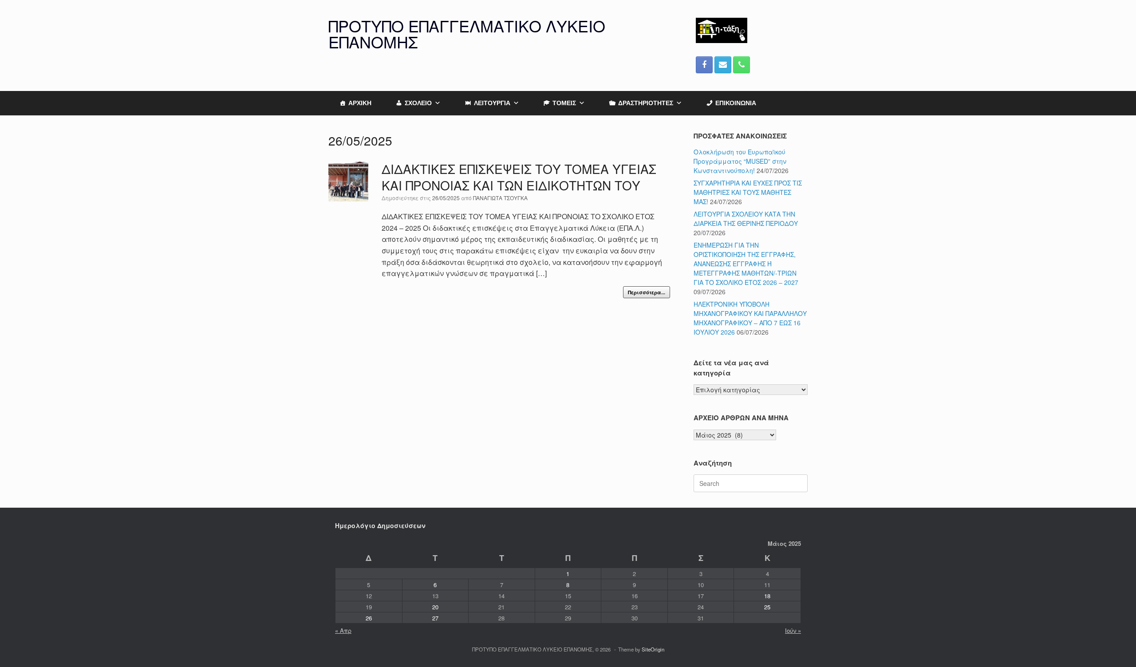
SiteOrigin (653, 649)
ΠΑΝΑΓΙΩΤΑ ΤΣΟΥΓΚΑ (500, 197)
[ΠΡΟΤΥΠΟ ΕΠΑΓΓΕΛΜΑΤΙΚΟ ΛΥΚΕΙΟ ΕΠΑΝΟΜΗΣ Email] (722, 64)
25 (767, 607)
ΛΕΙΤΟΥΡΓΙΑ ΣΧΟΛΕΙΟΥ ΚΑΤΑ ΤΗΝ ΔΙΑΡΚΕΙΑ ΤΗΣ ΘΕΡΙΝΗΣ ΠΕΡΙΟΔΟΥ (746, 218)
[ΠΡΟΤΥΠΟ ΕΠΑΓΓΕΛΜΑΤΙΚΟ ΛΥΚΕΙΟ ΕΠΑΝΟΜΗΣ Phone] (741, 64)
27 (435, 618)
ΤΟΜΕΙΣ (564, 103)
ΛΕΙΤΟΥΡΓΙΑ (492, 103)
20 (435, 607)
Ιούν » (793, 630)
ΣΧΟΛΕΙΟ (418, 103)
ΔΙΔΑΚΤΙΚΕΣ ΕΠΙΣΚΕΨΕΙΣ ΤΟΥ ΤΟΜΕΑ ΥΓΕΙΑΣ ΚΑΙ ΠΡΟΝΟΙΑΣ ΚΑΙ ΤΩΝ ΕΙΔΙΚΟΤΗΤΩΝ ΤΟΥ (519, 177)
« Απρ (343, 630)
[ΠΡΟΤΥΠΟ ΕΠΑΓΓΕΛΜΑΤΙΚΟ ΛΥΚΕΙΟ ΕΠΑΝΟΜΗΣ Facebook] (704, 64)
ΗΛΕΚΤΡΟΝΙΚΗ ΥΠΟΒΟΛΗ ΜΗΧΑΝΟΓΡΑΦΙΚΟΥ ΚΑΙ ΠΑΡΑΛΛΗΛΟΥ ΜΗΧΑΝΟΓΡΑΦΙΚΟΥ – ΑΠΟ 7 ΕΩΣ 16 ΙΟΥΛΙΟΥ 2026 (750, 318)
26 (369, 618)
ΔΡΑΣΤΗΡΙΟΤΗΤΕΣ (645, 103)
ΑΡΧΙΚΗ (359, 103)
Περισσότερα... (646, 292)
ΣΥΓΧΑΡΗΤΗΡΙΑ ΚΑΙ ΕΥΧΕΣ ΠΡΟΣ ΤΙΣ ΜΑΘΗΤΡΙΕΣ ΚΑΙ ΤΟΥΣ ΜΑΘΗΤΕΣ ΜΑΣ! (748, 192)
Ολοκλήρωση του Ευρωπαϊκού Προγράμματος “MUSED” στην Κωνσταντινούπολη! (740, 161)
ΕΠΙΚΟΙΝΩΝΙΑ (735, 103)
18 (767, 596)
